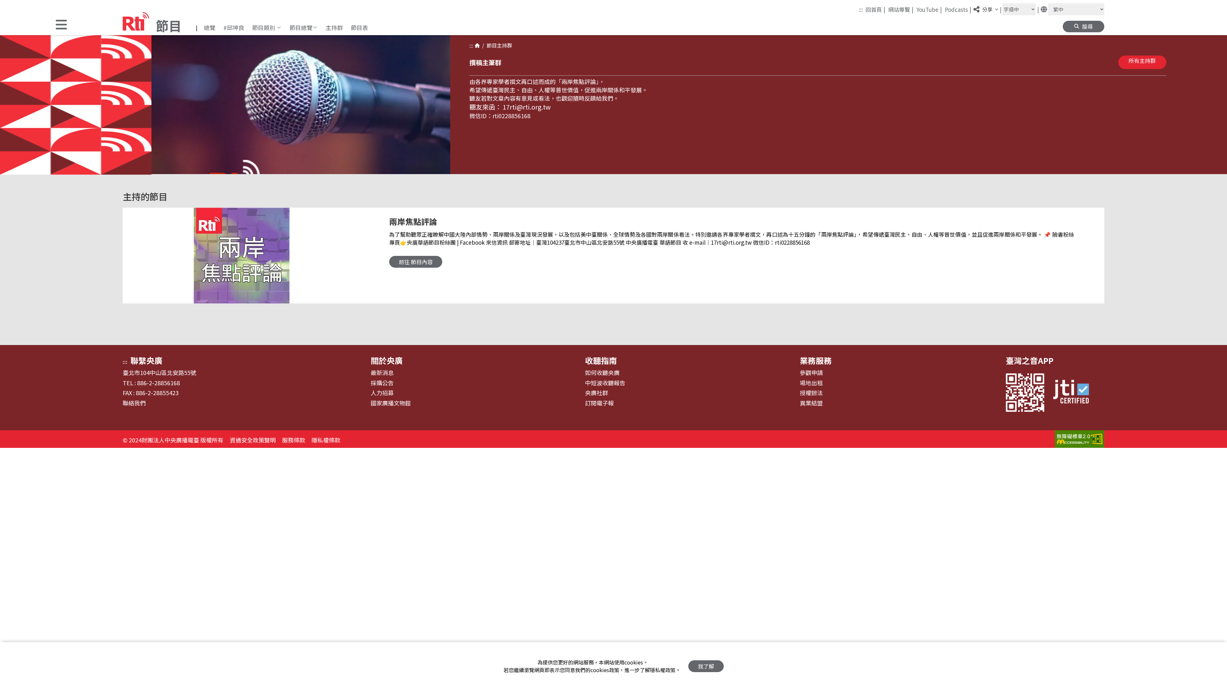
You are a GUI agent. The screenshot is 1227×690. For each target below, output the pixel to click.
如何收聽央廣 (602, 372)
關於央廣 (387, 360)
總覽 (209, 27)
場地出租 (811, 383)
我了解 (706, 666)
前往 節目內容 (416, 262)
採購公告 (382, 383)
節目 (490, 45)
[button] (61, 25)
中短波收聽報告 (605, 383)
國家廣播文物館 (391, 403)
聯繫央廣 (146, 360)
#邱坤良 (233, 27)
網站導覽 (901, 9)
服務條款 (293, 440)
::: (861, 9)
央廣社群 (596, 392)
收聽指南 (601, 360)
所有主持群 (1142, 61)
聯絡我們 (134, 403)
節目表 (359, 27)
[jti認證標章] (1075, 392)
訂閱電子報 (599, 403)
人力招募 (382, 392)
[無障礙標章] (1079, 439)
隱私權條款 (326, 440)
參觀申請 (811, 372)
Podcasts (958, 9)
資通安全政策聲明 (253, 440)
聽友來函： (485, 106)
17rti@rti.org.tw (527, 106)
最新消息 (382, 372)
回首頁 (875, 9)
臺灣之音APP (1029, 360)
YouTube (929, 9)
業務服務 (816, 360)
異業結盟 (811, 403)
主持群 (334, 27)
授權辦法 (811, 392)
